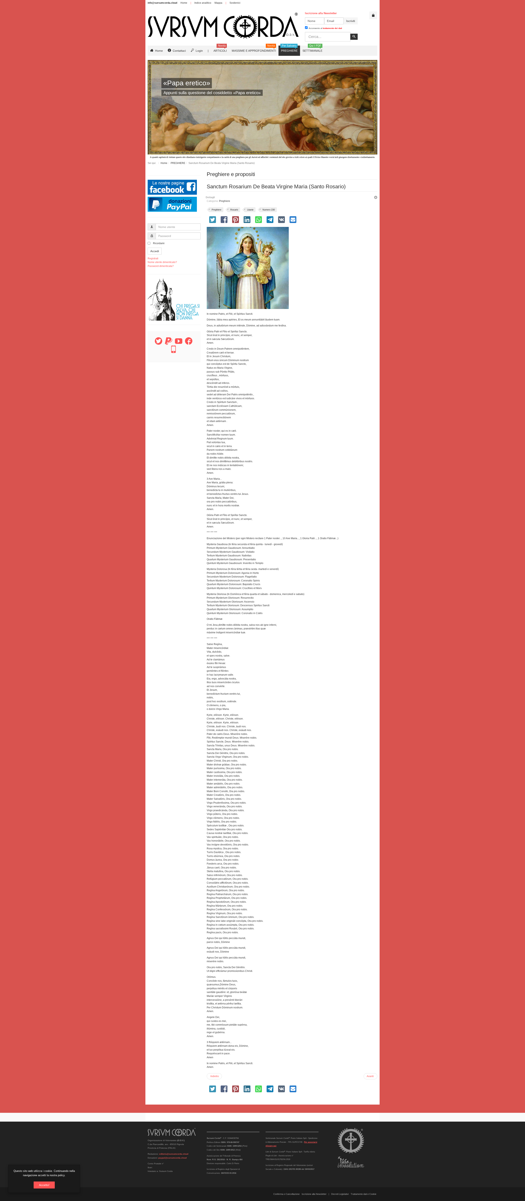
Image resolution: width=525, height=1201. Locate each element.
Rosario (234, 209)
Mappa (218, 2)
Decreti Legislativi (340, 1194)
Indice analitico (202, 2)
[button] (375, 198)
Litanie (250, 209)
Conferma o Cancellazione (286, 1194)
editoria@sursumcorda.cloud (173, 1154)
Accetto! (44, 1185)
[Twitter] (158, 343)
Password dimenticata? (161, 266)
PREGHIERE (178, 163)
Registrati (153, 258)
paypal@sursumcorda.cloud (172, 1158)
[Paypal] (168, 343)
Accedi (154, 251)
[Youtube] (178, 343)
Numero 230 (268, 209)
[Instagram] (173, 351)
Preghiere (224, 201)
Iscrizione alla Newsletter (314, 1194)
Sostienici (234, 2)
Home (183, 2)
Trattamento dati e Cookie (363, 1194)
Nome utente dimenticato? (162, 262)
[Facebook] (188, 343)
